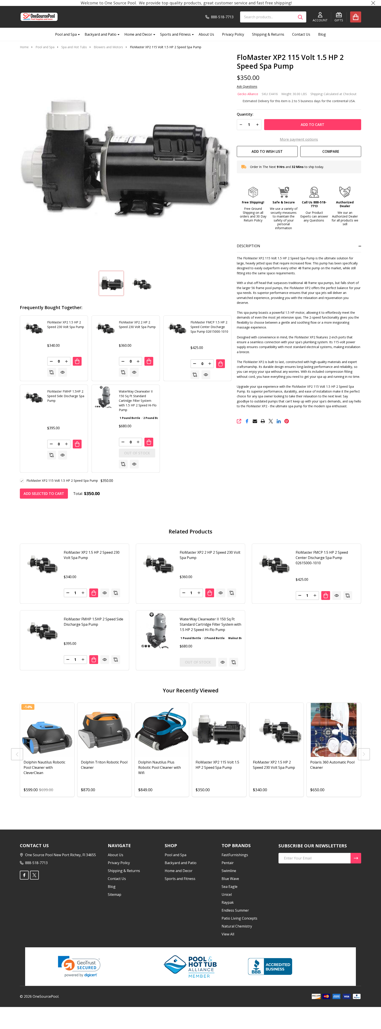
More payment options (299, 139)
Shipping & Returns (268, 34)
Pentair (228, 862)
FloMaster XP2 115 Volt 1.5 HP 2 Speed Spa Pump (62, 480)
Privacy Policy (233, 34)
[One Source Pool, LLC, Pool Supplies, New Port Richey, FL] (270, 966)
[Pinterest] (286, 421)
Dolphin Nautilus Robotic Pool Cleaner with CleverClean (44, 767)
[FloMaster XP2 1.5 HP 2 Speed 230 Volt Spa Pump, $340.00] (39, 563)
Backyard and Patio (100, 34)
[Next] (364, 754)
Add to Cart (312, 124)
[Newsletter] (356, 858)
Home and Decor (138, 34)
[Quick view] (62, 372)
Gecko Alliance (247, 94)
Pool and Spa (66, 34)
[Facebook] (247, 421)
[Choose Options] (148, 442)
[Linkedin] (278, 421)
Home (24, 47)
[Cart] (355, 16)
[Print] (263, 421)
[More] (77, 34)
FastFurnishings (235, 854)
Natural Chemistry (237, 926)
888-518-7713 (36, 862)
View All (228, 934)
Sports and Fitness (175, 34)
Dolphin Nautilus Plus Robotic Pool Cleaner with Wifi (159, 767)
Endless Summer (235, 910)
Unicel (227, 894)
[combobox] (273, 16)
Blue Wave (230, 878)
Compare (330, 151)
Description (248, 245)
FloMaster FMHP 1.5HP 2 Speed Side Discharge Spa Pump (65, 396)
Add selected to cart (44, 493)
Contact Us (301, 34)
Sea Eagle (229, 886)
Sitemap (114, 894)
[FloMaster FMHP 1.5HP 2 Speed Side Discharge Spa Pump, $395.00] (39, 630)
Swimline (229, 870)
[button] (253, 204)
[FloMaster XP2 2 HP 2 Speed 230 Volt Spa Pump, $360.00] (155, 563)
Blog (322, 34)
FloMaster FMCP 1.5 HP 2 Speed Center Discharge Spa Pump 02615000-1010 (209, 327)
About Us (206, 34)
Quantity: (245, 114)
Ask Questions (247, 86)
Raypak (228, 902)
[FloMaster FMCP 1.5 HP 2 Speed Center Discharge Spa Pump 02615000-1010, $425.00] (271, 563)
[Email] (255, 421)
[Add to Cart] (77, 361)
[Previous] (17, 754)
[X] (271, 421)
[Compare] (51, 372)
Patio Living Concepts (239, 918)
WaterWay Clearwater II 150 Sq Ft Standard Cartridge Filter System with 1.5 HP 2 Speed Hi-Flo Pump (138, 400)
